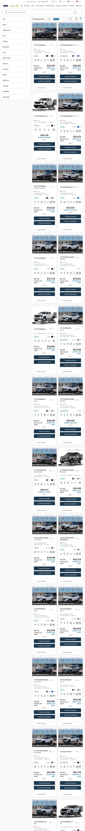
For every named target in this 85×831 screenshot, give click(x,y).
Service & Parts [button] (61, 5)
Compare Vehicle (41, 87)
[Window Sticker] (54, 60)
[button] (55, 31)
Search (75, 12)
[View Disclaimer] (48, 60)
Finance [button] (71, 5)
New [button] (32, 5)
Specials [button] (27, 5)
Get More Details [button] (44, 76)
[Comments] (51, 60)
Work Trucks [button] (50, 5)
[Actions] (53, 45)
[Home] (21, 5)
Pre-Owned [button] (40, 5)
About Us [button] (79, 5)
